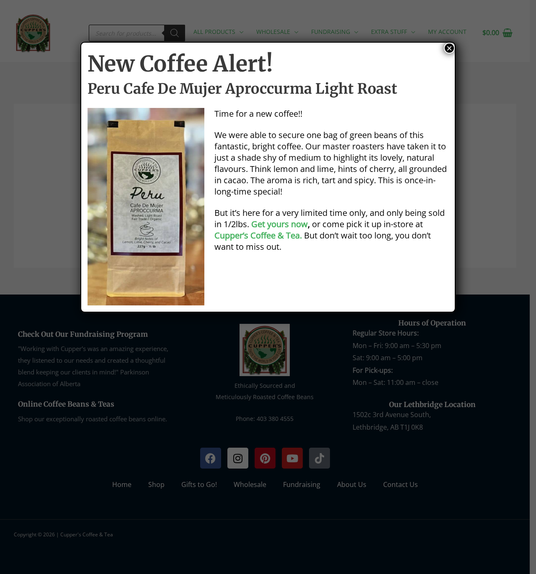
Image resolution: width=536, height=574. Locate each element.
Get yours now (279, 224)
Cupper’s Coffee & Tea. (258, 235)
